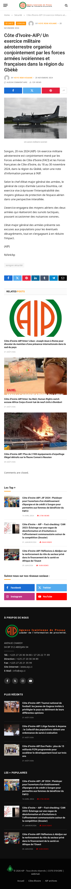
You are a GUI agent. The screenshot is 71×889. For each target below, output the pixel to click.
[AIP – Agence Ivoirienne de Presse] (35, 5)
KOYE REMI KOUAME (47, 23)
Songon (21, 23)
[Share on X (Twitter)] (32, 91)
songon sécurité (14, 265)
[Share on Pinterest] (51, 91)
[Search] (66, 5)
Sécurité (9, 23)
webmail (35, 873)
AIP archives (51, 880)
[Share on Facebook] (13, 91)
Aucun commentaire (17, 82)
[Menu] (5, 5)
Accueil (20, 880)
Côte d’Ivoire (34, 880)
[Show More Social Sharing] (64, 91)
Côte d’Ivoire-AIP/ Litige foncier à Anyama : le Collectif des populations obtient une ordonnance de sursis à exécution (44, 729)
